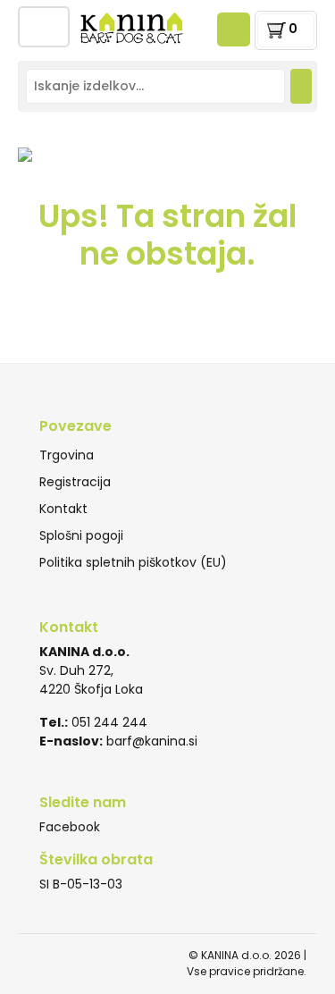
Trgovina (66, 455)
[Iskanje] (301, 86)
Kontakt (63, 509)
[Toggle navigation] (44, 26)
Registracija (75, 482)
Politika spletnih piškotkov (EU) (133, 562)
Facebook (69, 827)
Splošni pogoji (81, 535)
